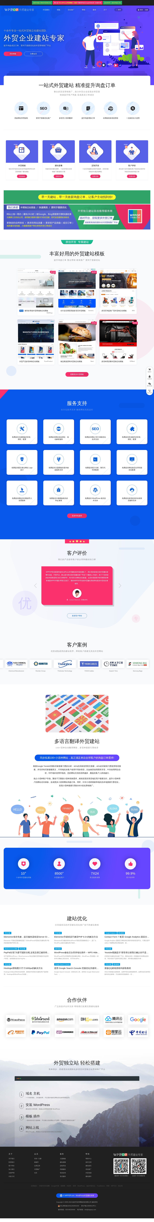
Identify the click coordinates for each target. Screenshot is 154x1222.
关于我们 (11, 1158)
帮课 (107, 1186)
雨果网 (63, 1186)
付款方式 (11, 1176)
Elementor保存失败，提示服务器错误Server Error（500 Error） (33, 937)
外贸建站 (46, 10)
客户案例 (77, 645)
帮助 (83, 10)
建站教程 (121, 933)
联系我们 (11, 1162)
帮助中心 (88, 1158)
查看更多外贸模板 (77, 374)
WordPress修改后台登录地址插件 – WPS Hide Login (78, 952)
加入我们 (11, 1169)
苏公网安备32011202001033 (69, 1206)
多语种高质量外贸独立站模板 (112, 361)
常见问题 (7, 933)
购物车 (36, 1162)
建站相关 (88, 1166)
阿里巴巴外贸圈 (44, 1186)
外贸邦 (69, 1186)
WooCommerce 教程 (11, 948)
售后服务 (63, 1176)
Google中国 (55, 1186)
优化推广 (71, 10)
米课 (74, 1186)
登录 (35, 1158)
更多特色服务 (77, 516)
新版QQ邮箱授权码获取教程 (118, 968)
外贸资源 (88, 1173)
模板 (58, 10)
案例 (94, 10)
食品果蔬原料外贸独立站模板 (71, 361)
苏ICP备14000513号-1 (88, 1206)
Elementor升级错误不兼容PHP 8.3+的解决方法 (76, 937)
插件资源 (58, 948)
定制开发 (63, 1166)
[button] (35, 585)
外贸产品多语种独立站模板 (29, 361)
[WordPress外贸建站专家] (19, 9)
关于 (105, 10)
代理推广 (37, 1169)
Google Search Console (62, 964)
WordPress (81, 1186)
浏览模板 (13, 54)
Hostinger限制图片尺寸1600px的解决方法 (23, 968)
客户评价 (11, 1166)
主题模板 (63, 1158)
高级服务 (63, 1169)
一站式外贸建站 (56, 85)
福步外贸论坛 (90, 1186)
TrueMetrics (101, 1186)
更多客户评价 (77, 616)
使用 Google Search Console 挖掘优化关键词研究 (77, 968)
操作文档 (88, 1162)
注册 (146, 10)
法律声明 (11, 1173)
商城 (21, 311)
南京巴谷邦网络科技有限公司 (81, 1202)
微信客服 (149, 386)
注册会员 (33, 54)
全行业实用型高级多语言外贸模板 (73, 311)
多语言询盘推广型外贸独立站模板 (114, 311)
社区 (35, 1173)
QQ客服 (149, 379)
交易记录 (37, 1166)
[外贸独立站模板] (118, 288)
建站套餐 (63, 1162)
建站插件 (88, 1176)
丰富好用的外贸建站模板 (77, 253)
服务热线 (149, 393)
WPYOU (113, 1186)
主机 (36, 1093)
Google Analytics (111, 933)
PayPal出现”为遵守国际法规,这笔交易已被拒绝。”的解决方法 (32, 952)
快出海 (120, 1186)
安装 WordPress (38, 1105)
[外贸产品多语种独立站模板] (36, 339)
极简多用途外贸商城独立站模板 (36, 311)
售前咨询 (63, 1173)
